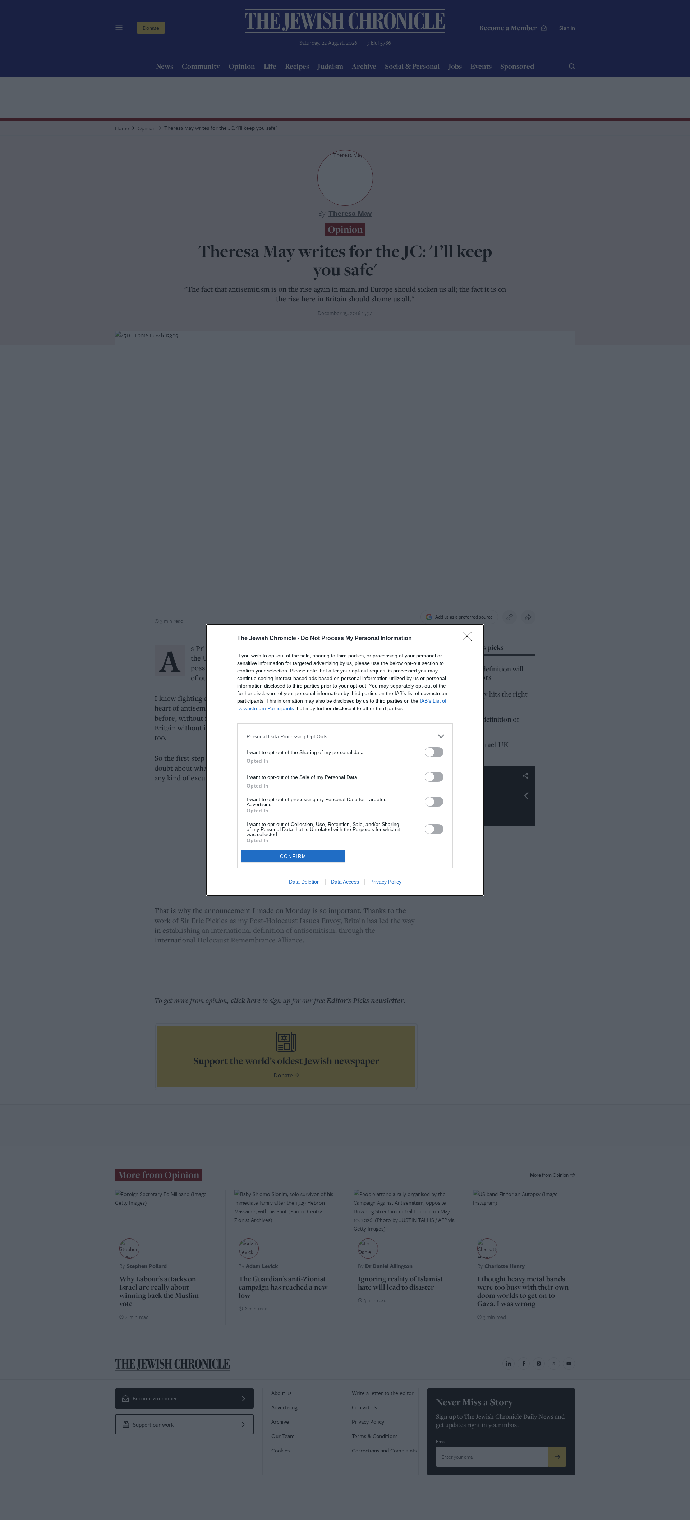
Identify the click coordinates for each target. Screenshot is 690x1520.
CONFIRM (293, 856)
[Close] (469, 638)
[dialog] (345, 760)
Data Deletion (304, 882)
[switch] (434, 752)
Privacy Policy (385, 882)
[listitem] (345, 736)
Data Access (345, 882)
